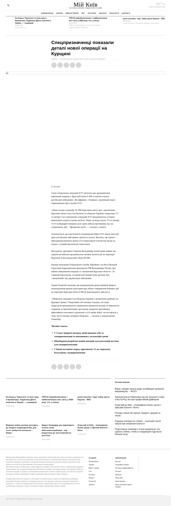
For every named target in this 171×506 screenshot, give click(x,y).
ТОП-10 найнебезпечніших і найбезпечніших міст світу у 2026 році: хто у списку (57, 399)
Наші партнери (120, 481)
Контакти (118, 475)
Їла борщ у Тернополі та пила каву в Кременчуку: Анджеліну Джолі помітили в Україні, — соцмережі (33, 20)
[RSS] (143, 462)
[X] (60, 65)
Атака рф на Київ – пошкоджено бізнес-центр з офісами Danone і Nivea (92, 427)
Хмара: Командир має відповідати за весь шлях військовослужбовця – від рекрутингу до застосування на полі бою (58, 430)
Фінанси (91, 478)
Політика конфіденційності (124, 468)
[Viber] (78, 65)
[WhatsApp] (66, 65)
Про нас (118, 461)
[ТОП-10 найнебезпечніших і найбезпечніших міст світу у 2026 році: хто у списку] (64, 21)
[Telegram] (72, 65)
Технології (92, 481)
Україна (54, 59)
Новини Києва (93, 461)
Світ (90, 471)
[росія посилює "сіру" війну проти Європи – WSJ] (118, 21)
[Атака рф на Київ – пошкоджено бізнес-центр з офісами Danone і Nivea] (94, 415)
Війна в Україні (94, 468)
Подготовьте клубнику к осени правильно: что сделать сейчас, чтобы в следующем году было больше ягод (138, 431)
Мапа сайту (119, 478)
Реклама (118, 471)
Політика (92, 475)
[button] (8, 5)
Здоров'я (92, 484)
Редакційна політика (122, 465)
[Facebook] (54, 65)
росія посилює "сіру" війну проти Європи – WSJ (144, 19)
